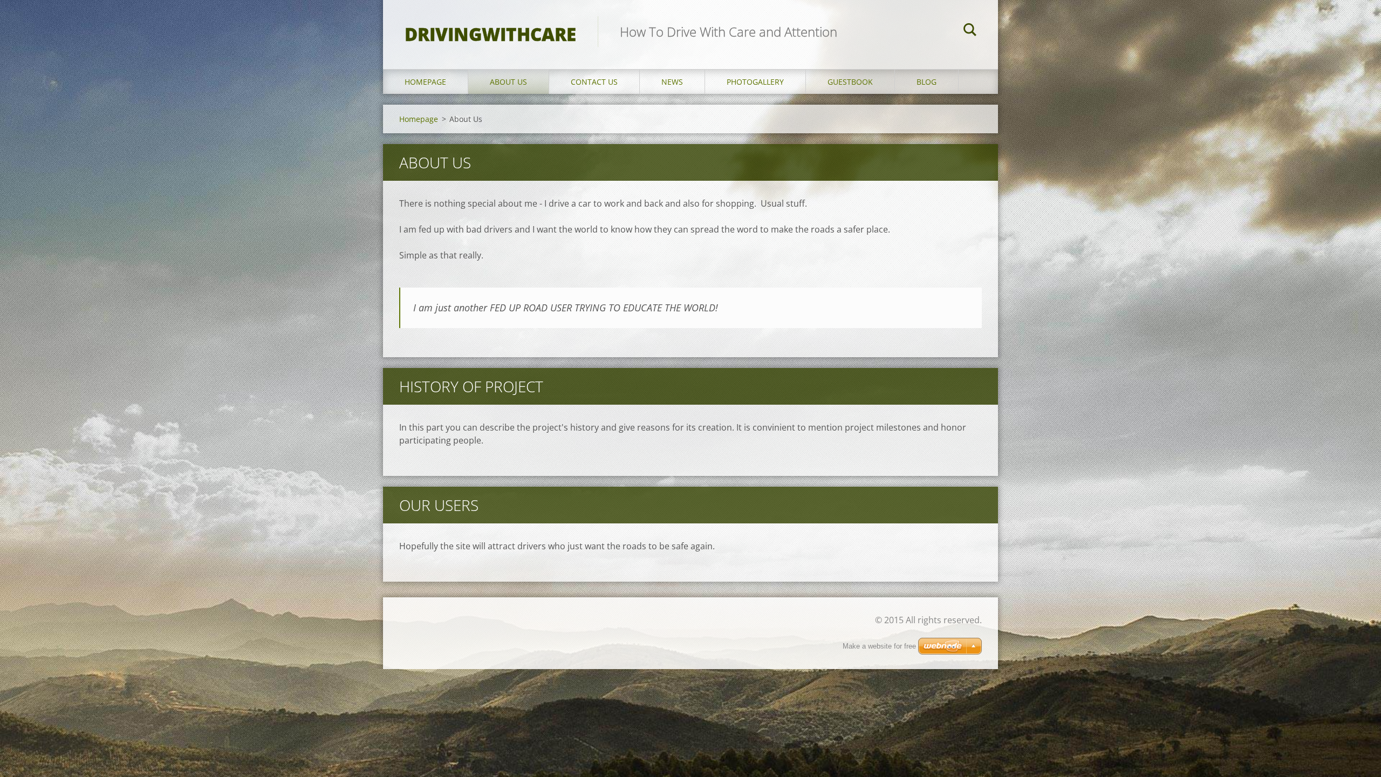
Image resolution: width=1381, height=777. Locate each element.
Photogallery (755, 82)
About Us (508, 82)
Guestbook (850, 82)
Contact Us (594, 82)
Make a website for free (879, 646)
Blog (926, 82)
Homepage (425, 82)
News (672, 82)
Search (969, 31)
